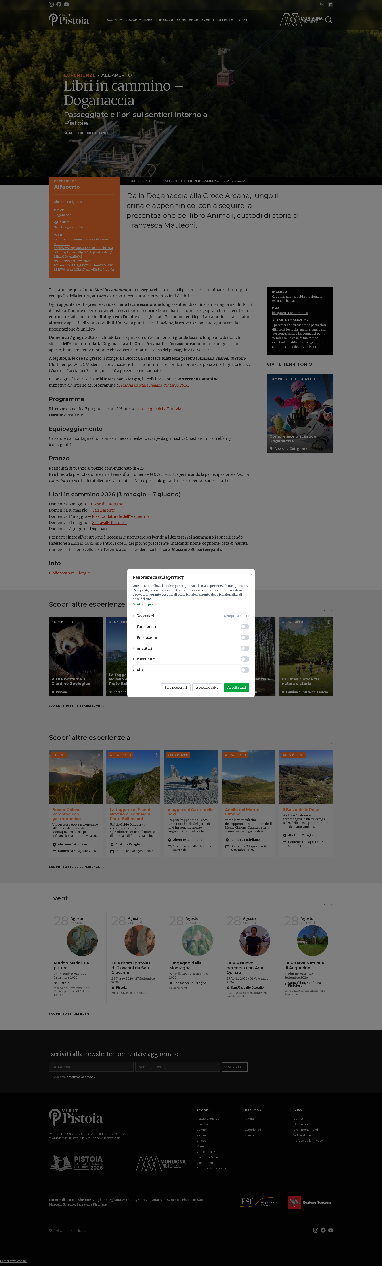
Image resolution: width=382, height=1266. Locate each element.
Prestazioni (147, 637)
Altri (141, 670)
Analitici (144, 648)
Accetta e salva (207, 688)
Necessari (145, 616)
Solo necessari (175, 688)
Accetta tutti (236, 688)
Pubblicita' (146, 659)
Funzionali (146, 626)
